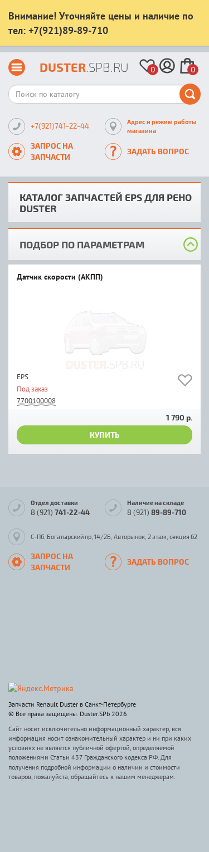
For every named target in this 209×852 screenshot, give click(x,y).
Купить (105, 434)
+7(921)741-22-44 (60, 125)
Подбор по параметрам (82, 244)
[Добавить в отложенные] (185, 382)
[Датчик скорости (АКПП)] (104, 335)
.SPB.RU (84, 67)
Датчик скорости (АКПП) (60, 277)
